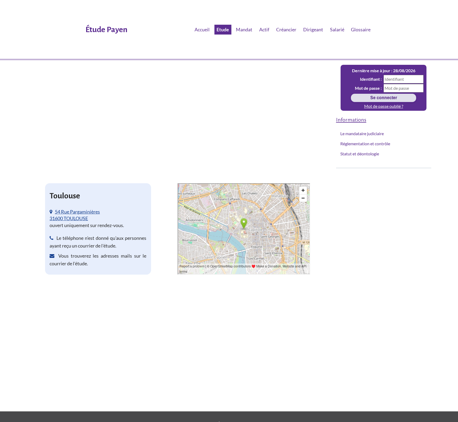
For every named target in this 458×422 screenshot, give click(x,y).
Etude (223, 29)
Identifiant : (371, 79)
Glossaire (361, 29)
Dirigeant (313, 29)
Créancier (286, 29)
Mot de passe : (368, 88)
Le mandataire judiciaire (362, 133)
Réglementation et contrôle (365, 143)
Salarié (337, 29)
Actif (264, 29)
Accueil (202, 29)
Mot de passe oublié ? (383, 106)
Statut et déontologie (359, 153)
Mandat (244, 29)
